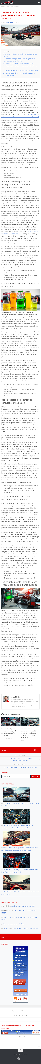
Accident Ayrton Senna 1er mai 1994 (23, 906)
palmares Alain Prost (17, 924)
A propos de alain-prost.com (21, 1011)
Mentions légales (21, 1015)
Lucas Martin (8, 22)
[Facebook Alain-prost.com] (35, 750)
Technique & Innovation (10, 7)
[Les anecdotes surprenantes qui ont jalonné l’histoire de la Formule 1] (15, 794)
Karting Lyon (7, 917)
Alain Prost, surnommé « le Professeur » (26, 928)
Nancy (5, 924)
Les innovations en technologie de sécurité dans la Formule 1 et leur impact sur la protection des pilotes (28, 733)
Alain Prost (25, 1036)
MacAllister (6, 928)
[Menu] (38, 2)
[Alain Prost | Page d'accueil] (9, 2)
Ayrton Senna (17, 1036)
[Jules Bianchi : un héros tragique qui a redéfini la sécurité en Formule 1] (15, 883)
